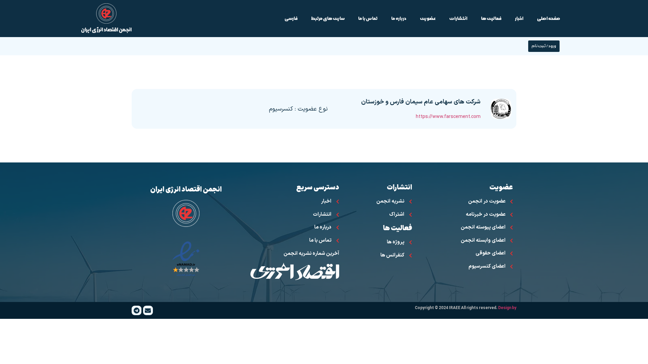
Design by (507, 308)
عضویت (428, 19)
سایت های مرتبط (328, 19)
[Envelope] (148, 310)
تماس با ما (368, 19)
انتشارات (458, 19)
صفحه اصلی (548, 19)
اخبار (519, 19)
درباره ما (398, 19)
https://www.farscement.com (448, 117)
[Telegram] (136, 310)
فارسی (291, 19)
